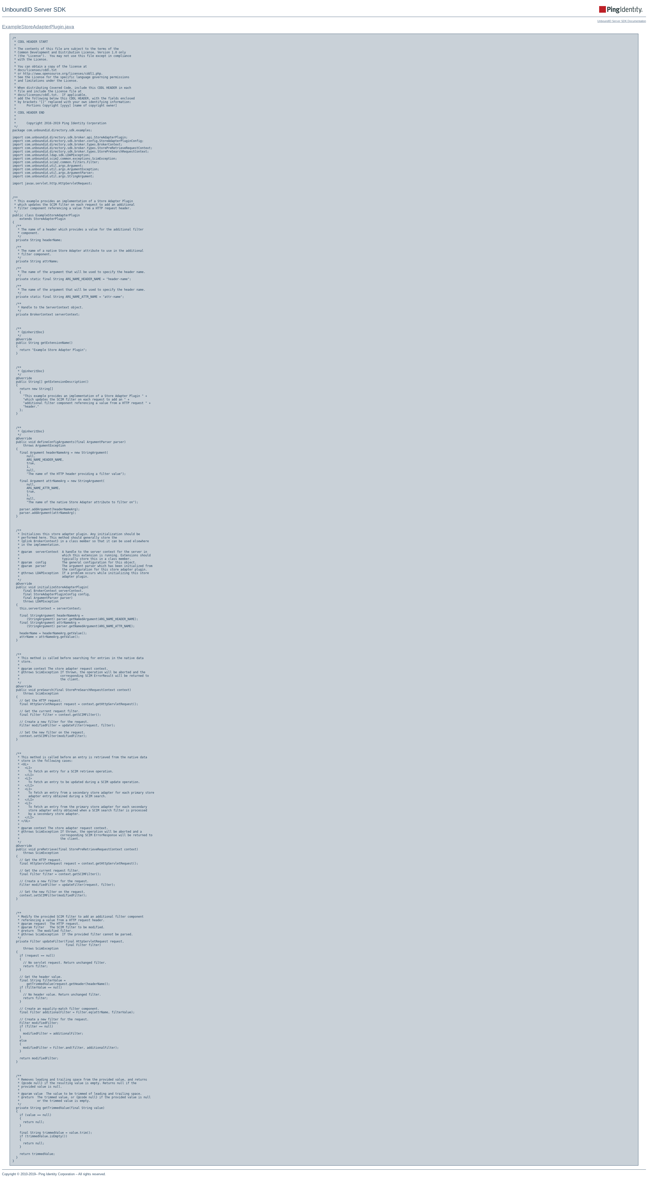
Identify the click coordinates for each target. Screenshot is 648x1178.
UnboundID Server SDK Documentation (621, 21)
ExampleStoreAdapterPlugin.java (38, 26)
